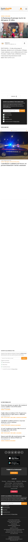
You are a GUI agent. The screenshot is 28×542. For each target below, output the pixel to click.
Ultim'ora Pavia (7, 485)
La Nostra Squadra (11, 481)
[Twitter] (9, 452)
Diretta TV (21, 486)
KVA (17, 540)
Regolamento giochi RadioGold (14, 525)
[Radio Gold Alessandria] (6, 8)
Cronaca (3, 16)
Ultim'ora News (8, 483)
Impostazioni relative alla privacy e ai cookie (14, 532)
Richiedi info (14, 472)
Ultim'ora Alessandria (18, 483)
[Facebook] (6, 452)
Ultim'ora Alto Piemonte (18, 485)
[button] (26, 130)
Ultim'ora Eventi (7, 486)
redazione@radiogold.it (18, 539)
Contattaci (14, 491)
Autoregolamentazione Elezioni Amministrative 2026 (14, 529)
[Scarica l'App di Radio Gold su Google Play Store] (14, 463)
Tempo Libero (13, 417)
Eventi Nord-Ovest (8, 119)
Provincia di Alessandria (14, 161)
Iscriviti (22, 110)
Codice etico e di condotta (14, 522)
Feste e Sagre (7, 417)
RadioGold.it (17, 536)
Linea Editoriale (14, 524)
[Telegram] (19, 452)
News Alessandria (8, 115)
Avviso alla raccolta (14, 533)
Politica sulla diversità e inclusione (14, 521)
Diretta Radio (15, 486)
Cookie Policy (17, 520)
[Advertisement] (14, 75)
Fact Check (14, 526)
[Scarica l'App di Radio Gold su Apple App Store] (14, 458)
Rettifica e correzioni (14, 528)
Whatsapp (24, 481)
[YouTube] (12, 452)
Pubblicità (18, 481)
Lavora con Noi (14, 488)
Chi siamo (4, 481)
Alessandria (7, 409)
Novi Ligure (7, 16)
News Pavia (7, 117)
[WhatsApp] (22, 452)
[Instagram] (15, 452)
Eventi (2, 417)
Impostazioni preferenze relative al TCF (14, 530)
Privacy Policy (16, 121)
